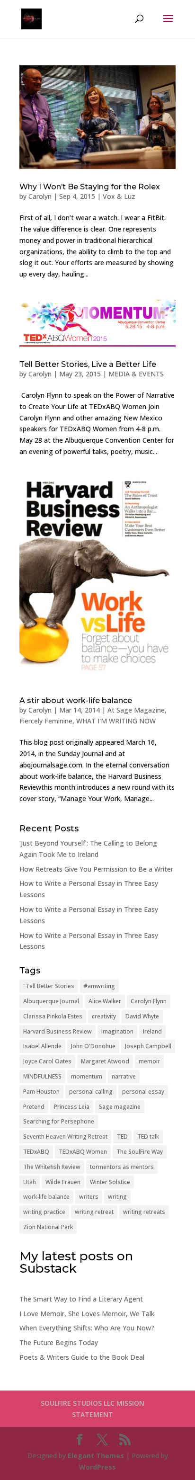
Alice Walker (105, 1001)
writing (117, 1197)
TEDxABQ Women (83, 1152)
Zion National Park (48, 1227)
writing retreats (144, 1212)
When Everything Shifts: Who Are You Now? (86, 1327)
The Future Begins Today (58, 1342)
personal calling (91, 1092)
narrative (124, 1076)
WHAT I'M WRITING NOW (116, 720)
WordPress (97, 1466)
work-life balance (46, 1197)
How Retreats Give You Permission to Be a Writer (96, 869)
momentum (86, 1076)
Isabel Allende (42, 1046)
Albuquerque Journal (51, 1001)
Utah (29, 1182)
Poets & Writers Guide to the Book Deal (81, 1357)
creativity (104, 1016)
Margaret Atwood (105, 1061)
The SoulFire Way (139, 1152)
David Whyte (142, 1016)
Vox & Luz (119, 196)
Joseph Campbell (148, 1046)
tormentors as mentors (122, 1167)
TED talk (148, 1136)
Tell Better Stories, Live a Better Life (87, 364)
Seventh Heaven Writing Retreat (65, 1136)
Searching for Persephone (58, 1121)
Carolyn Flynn (149, 1001)
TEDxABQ (36, 1152)
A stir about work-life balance (75, 700)
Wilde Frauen (62, 1182)
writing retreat (94, 1212)
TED (122, 1136)
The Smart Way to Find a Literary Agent (81, 1298)
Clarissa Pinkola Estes (52, 1016)
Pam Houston (41, 1092)
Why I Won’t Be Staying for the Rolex (89, 186)
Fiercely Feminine (45, 720)
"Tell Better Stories (48, 986)
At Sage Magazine (136, 709)
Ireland (152, 1031)
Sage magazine (120, 1107)
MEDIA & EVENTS (136, 373)
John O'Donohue (93, 1046)
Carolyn (40, 196)
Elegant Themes (96, 1455)
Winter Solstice (110, 1182)
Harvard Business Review (57, 1031)
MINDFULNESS (42, 1076)
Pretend (33, 1107)
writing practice (44, 1212)
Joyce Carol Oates (47, 1061)
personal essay (143, 1092)
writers (88, 1197)
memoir (149, 1061)
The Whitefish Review (51, 1167)
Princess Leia (71, 1107)
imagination (117, 1031)
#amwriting (99, 986)
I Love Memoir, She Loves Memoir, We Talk (86, 1313)
